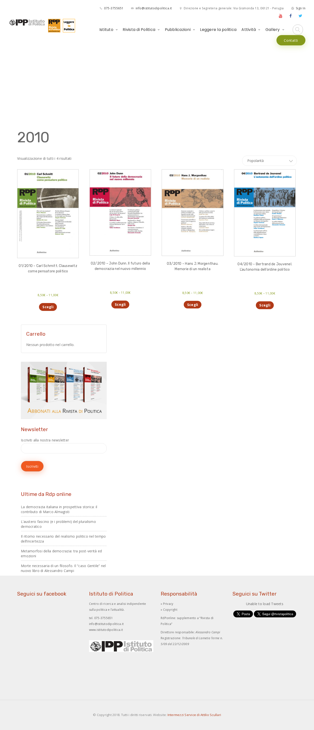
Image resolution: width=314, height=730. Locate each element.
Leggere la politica (218, 29)
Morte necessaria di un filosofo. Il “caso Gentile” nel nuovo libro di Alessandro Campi (63, 568)
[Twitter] (300, 15)
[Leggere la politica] (67, 25)
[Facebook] (291, 15)
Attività (248, 29)
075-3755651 (114, 8)
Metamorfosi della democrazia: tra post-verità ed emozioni (61, 553)
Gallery (272, 29)
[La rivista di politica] (53, 25)
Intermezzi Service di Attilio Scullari (194, 715)
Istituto (106, 29)
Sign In (301, 8)
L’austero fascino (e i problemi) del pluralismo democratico (58, 524)
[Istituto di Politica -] (27, 22)
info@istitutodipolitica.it (154, 8)
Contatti (291, 40)
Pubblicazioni (178, 29)
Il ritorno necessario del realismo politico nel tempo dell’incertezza (63, 539)
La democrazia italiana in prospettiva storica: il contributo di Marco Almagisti (59, 509)
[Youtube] (281, 15)
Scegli (47, 307)
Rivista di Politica (139, 29)
